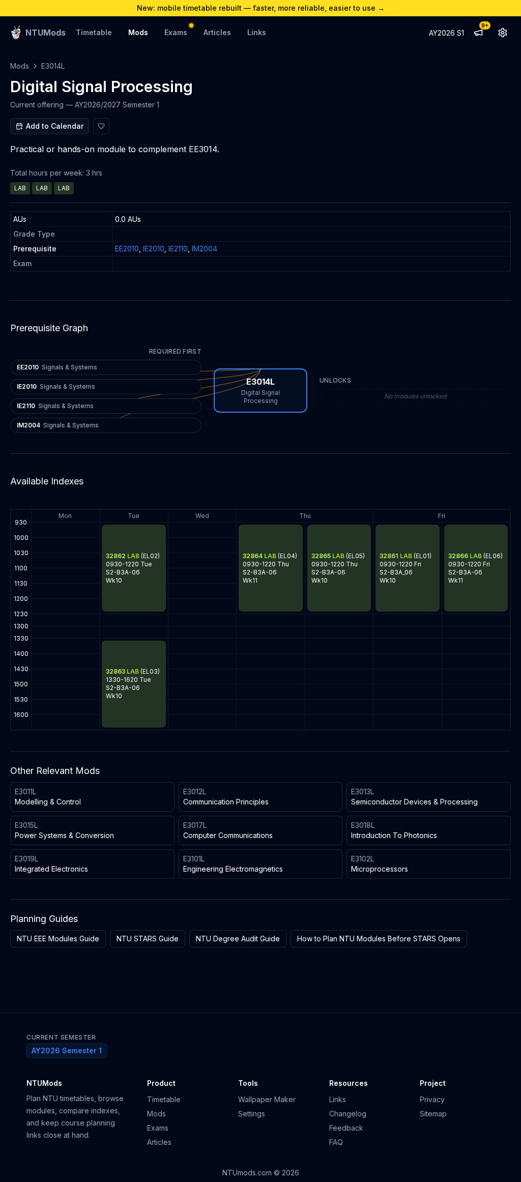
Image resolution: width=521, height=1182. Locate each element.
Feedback (346, 1127)
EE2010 (127, 248)
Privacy (432, 1099)
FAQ (336, 1142)
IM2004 (204, 248)
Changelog (347, 1113)
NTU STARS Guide (148, 938)
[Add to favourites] (101, 126)
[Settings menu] (503, 32)
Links (256, 32)
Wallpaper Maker (267, 1099)
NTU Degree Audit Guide (238, 938)
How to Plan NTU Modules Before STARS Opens (378, 938)
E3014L (53, 66)
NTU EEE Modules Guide (58, 938)
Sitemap (433, 1113)
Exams (175, 32)
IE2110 (178, 248)
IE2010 (153, 248)
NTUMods (44, 1083)
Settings (251, 1113)
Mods (138, 32)
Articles (217, 32)
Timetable (94, 32)
